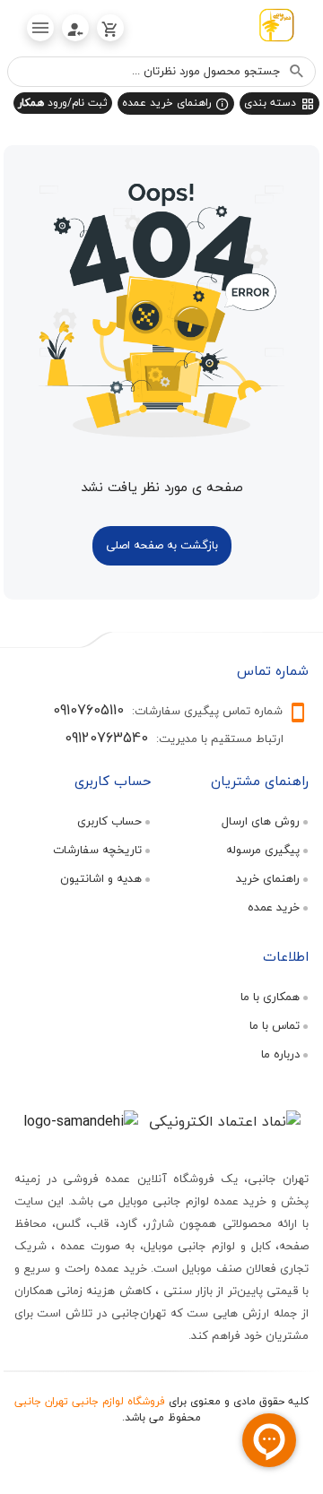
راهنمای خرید (268, 878)
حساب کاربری (109, 821)
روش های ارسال (261, 821)
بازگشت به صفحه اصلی (162, 545)
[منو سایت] (40, 27)
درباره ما (280, 1054)
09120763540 (106, 737)
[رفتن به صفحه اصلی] (276, 28)
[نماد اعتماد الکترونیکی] (225, 1121)
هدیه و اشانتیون (101, 878)
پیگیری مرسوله (263, 849)
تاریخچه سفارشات (97, 849)
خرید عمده (274, 907)
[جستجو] (297, 72)
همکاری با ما (270, 996)
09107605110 (88, 709)
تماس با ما (274, 1025)
